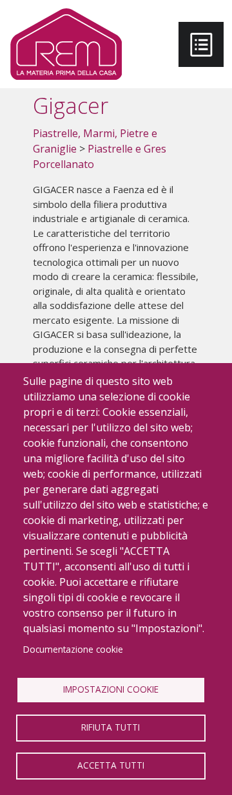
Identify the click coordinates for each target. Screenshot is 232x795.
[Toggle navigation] (201, 44)
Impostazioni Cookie (111, 689)
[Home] (66, 44)
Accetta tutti (110, 765)
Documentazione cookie (73, 649)
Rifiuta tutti (110, 727)
